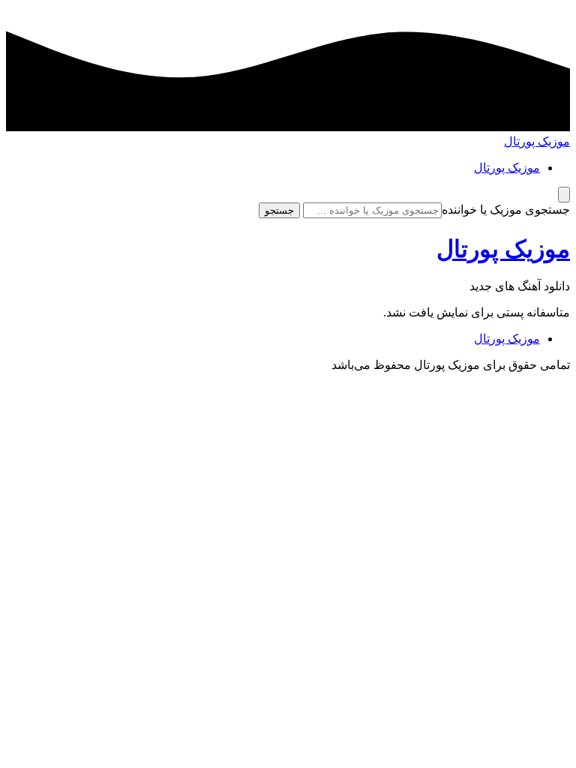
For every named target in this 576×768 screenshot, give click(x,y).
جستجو (279, 210)
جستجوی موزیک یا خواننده (506, 209)
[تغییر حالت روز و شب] (564, 194)
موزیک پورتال (537, 141)
